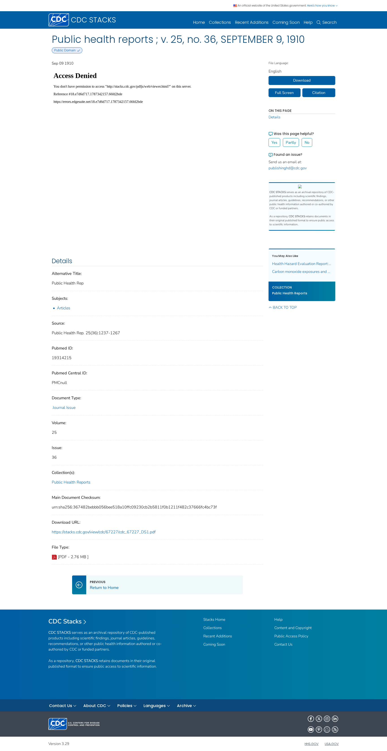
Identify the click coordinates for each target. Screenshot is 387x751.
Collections (220, 22)
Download (302, 80)
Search (329, 22)
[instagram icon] (327, 718)
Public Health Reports (71, 482)
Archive (184, 705)
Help (308, 22)
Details (274, 117)
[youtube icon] (310, 729)
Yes (274, 142)
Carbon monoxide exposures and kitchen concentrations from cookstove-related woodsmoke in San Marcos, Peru (302, 271)
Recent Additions (252, 22)
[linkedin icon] (335, 718)
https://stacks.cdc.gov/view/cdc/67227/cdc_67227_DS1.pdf (104, 532)
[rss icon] (335, 729)
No (307, 142)
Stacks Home (214, 619)
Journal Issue (64, 407)
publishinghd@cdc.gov (288, 168)
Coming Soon (286, 22)
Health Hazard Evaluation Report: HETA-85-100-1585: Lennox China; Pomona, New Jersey (302, 263)
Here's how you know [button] (321, 5)
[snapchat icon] (327, 729)
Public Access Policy (291, 636)
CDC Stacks (65, 621)
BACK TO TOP (285, 307)
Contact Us (283, 644)
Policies (124, 705)
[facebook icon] (310, 718)
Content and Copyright (293, 627)
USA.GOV (332, 744)
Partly (291, 142)
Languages (155, 705)
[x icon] (318, 718)
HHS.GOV (311, 744)
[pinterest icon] (318, 729)
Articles (63, 308)
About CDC (94, 705)
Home (199, 22)
